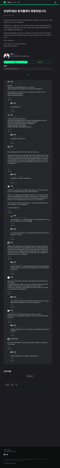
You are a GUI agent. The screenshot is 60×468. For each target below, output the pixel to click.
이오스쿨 (14, 2)
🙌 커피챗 (40, 62)
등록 (28, 75)
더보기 (29, 376)
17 (13, 384)
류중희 (11, 54)
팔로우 (15, 62)
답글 (10, 99)
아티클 (9, 2)
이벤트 (18, 2)
